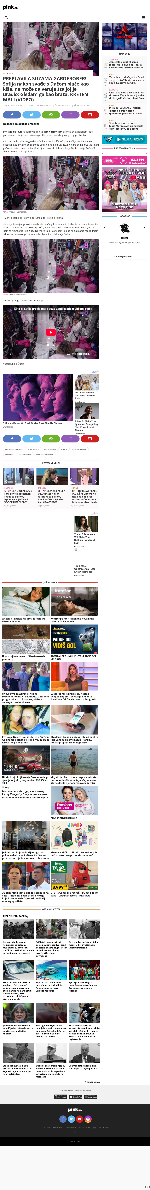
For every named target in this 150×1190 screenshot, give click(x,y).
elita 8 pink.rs (50, 449)
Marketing (58, 1127)
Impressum (71, 1127)
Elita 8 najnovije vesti (14, 449)
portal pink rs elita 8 (44, 454)
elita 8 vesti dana (79, 449)
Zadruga (8, 73)
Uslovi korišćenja (87, 1127)
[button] (6, 481)
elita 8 (64, 449)
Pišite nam (104, 1127)
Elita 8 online (33, 449)
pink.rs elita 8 (25, 454)
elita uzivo (10, 454)
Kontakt (46, 1127)
